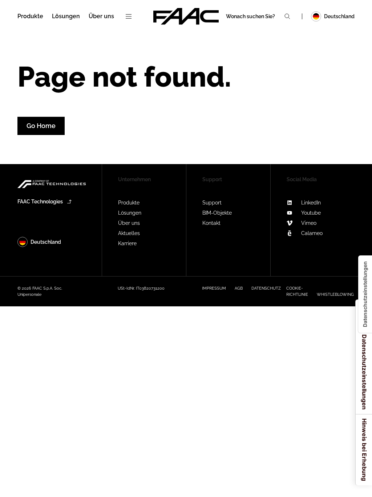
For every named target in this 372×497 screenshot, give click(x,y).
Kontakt (211, 223)
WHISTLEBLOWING (335, 294)
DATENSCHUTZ (266, 288)
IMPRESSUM (214, 288)
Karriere (127, 243)
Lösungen (129, 213)
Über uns (129, 223)
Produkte (129, 203)
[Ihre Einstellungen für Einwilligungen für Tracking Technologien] (365, 294)
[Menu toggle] (128, 16)
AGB (239, 288)
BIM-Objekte (217, 213)
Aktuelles (129, 233)
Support (212, 203)
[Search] (287, 16)
